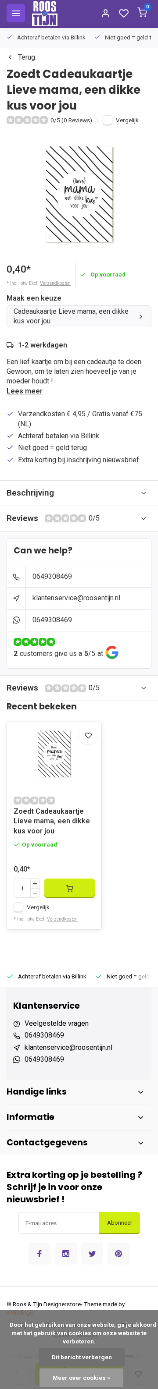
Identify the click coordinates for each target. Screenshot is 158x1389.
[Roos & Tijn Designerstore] (45, 13)
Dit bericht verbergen (82, 1357)
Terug (26, 57)
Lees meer (25, 391)
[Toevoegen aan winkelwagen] (69, 888)
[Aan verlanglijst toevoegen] (88, 735)
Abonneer (119, 1222)
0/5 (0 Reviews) (71, 120)
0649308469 (52, 576)
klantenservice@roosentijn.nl (76, 598)
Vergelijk (127, 120)
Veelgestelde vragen (57, 1023)
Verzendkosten (55, 283)
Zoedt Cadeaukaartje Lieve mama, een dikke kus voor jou (52, 821)
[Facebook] (39, 1254)
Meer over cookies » (81, 1377)
